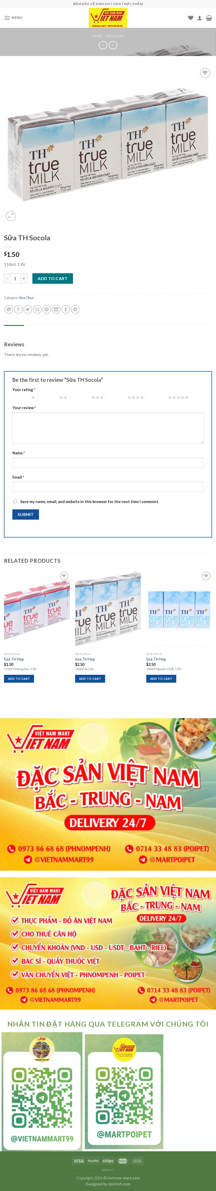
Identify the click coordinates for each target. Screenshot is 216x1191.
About (108, 1170)
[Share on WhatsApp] (8, 309)
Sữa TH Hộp (14, 659)
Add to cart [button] (19, 678)
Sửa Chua (115, 36)
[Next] (212, 631)
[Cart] (209, 18)
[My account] (199, 18)
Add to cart (52, 278)
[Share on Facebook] (18, 309)
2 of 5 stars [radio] (48, 397)
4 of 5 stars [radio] (116, 397)
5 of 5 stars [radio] (157, 397)
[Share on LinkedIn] (56, 309)
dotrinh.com (119, 1184)
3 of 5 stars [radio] (80, 397)
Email (18, 477)
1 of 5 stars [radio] (20, 397)
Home (97, 36)
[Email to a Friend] (37, 309)
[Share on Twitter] (27, 309)
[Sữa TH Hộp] (37, 609)
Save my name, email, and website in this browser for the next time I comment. (89, 501)
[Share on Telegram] (75, 309)
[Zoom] (11, 216)
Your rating (23, 389)
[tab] (14, 330)
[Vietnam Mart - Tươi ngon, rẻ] (108, 18)
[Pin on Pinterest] (46, 309)
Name (18, 453)
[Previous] (4, 631)
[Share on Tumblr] (65, 309)
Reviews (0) (14, 330)
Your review (24, 408)
